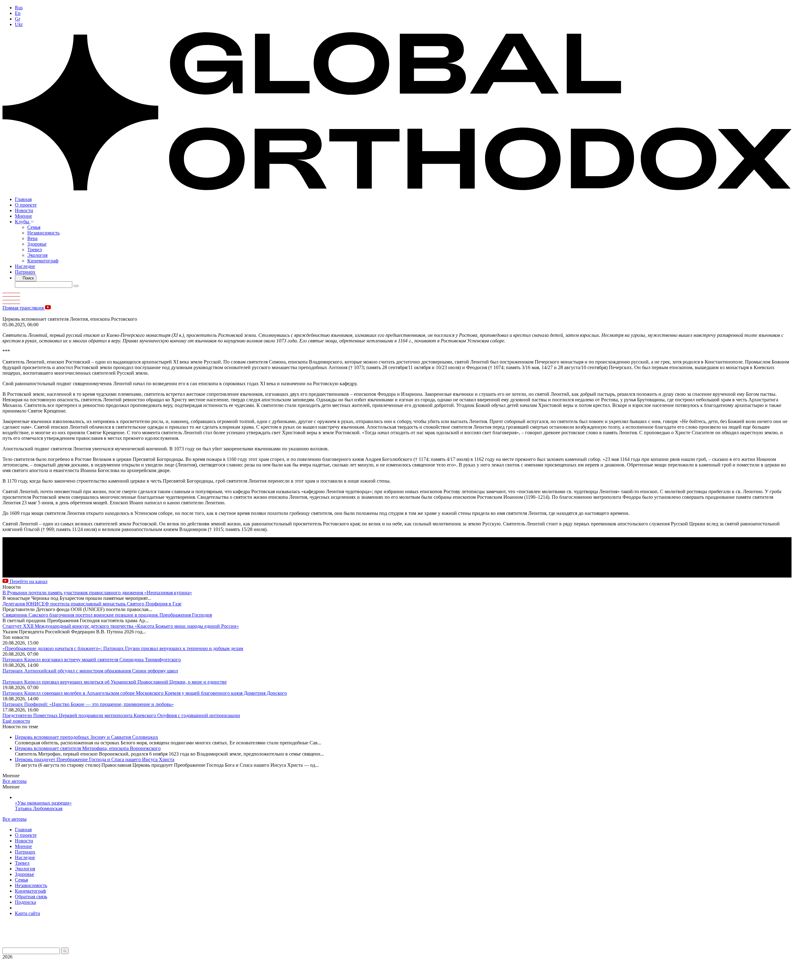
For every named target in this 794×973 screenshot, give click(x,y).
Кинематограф (42, 260)
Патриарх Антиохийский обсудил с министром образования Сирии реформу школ (90, 670)
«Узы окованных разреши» (43, 803)
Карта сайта (27, 913)
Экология (37, 255)
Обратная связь (31, 896)
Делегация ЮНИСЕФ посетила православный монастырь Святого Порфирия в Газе (91, 603)
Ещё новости (16, 721)
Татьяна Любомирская (38, 808)
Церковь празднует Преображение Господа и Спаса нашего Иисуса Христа (94, 759)
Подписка (25, 902)
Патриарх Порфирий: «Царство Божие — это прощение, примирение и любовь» (88, 704)
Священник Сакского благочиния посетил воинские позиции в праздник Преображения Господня (107, 615)
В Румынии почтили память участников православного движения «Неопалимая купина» (97, 592)
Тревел (34, 249)
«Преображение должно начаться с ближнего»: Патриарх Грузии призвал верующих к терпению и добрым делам (122, 648)
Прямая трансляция (23, 307)
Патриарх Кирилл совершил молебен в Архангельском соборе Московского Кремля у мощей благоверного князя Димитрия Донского (144, 693)
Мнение (23, 216)
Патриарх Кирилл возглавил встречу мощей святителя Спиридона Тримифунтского (91, 659)
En (17, 13)
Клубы (22, 221)
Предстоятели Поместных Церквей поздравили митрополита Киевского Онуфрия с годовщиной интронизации (121, 715)
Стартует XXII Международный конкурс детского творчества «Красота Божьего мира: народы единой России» (120, 626)
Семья (33, 227)
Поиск (27, 278)
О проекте (26, 205)
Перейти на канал (27, 581)
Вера (32, 238)
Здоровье (37, 244)
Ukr (19, 24)
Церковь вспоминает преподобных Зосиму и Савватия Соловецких (86, 737)
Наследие (25, 266)
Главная (23, 199)
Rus (19, 7)
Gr (17, 18)
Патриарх (25, 271)
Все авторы (14, 781)
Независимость (43, 232)
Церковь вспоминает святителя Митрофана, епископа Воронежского (88, 748)
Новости (24, 210)
